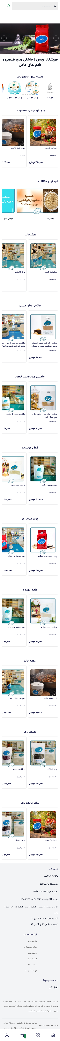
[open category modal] (37, 1035)
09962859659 (39, 891)
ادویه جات (32, 959)
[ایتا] (51, 987)
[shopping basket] (22, 1036)
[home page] (53, 1036)
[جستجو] (55, 6)
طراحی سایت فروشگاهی (26, 1023)
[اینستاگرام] (56, 987)
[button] (56, 38)
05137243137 (51, 876)
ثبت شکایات (31, 970)
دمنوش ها (32, 953)
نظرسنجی (32, 941)
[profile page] (6, 1036)
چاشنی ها (32, 964)
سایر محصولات (30, 947)
